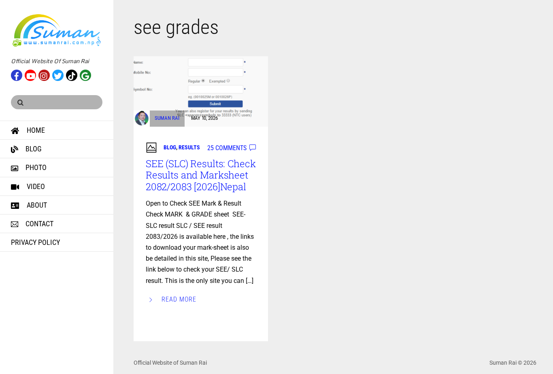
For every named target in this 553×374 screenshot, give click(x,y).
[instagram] (44, 74)
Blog (33, 148)
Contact (38, 223)
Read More (179, 299)
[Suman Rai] (56, 43)
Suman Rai (167, 118)
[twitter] (58, 74)
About (36, 205)
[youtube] (30, 74)
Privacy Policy (35, 242)
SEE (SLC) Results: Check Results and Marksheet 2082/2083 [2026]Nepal (201, 175)
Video (35, 186)
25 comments (227, 148)
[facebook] (16, 74)
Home (35, 130)
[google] (85, 74)
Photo (35, 167)
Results (189, 147)
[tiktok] (71, 74)
